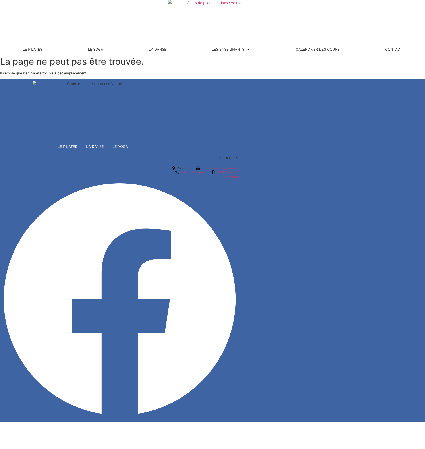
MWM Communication (408, 440)
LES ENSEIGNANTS (228, 49)
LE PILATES (32, 49)
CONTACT (393, 49)
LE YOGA (95, 49)
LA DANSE (157, 49)
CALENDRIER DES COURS (318, 49)
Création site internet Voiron (365, 440)
